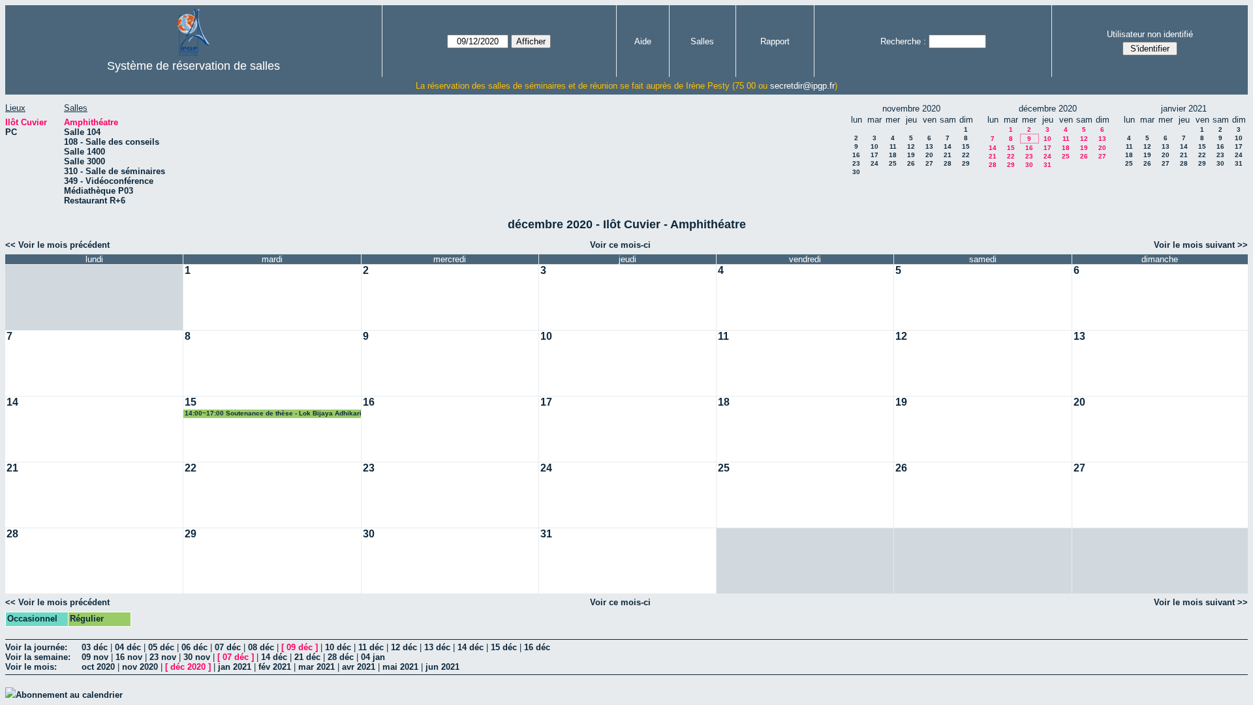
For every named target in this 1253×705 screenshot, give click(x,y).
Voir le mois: (31, 667)
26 (911, 163)
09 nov (95, 657)
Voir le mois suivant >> (1201, 245)
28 (947, 163)
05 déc (161, 647)
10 (874, 146)
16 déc (537, 647)
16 (856, 154)
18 (893, 154)
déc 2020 (188, 667)
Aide (642, 41)
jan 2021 (234, 667)
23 (856, 163)
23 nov (162, 657)
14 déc (470, 647)
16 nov (129, 657)
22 (966, 154)
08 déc (261, 647)
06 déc (194, 647)
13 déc (437, 647)
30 (856, 171)
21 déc (307, 657)
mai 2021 (400, 667)
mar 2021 (316, 667)
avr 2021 (358, 667)
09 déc (299, 647)
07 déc (228, 647)
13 (929, 146)
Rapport (775, 41)
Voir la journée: (36, 647)
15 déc (504, 647)
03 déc (95, 647)
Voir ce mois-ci (620, 245)
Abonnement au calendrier (69, 695)
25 (893, 163)
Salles (702, 41)
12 (911, 146)
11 (893, 146)
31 (1047, 164)
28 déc (341, 657)
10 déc (338, 647)
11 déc (371, 647)
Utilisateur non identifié (1150, 34)
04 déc (128, 647)
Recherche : (903, 41)
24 (874, 163)
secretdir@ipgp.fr (802, 86)
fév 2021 (274, 667)
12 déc (404, 647)
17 (874, 154)
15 (966, 146)
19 (911, 154)
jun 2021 (442, 667)
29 (966, 163)
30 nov (196, 657)
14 (947, 146)
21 (947, 154)
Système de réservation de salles (193, 65)
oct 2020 (98, 667)
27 (929, 163)
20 (929, 154)
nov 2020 (140, 667)
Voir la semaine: (37, 657)
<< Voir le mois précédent (57, 245)
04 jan (373, 657)
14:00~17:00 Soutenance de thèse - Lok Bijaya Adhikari (273, 413)
